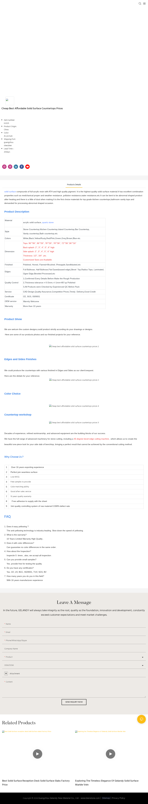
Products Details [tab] (74, 184)
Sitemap (106, 798)
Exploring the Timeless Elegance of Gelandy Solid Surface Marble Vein (106, 783)
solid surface (10, 191)
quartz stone (48, 222)
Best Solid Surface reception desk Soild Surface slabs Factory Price (36, 783)
